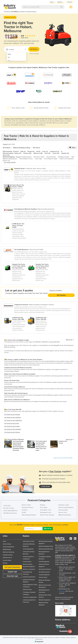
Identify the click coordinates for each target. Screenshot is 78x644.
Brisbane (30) (27, 153)
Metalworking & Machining (46, 549)
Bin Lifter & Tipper (39, 157)
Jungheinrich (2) (54, 151)
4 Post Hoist (7, 505)
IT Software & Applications (30, 597)
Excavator (24, 510)
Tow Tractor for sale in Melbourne (13, 420)
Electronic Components (29, 569)
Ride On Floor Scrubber (47, 515)
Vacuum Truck (62, 512)
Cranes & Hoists (27, 561)
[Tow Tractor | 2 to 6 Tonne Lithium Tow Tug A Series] (39, 262)
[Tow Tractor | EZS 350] (39, 315)
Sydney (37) (17, 153)
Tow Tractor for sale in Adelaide (12, 429)
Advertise (69, 2)
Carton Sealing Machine (10, 510)
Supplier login (12, 572)
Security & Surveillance (45, 569)
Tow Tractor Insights (10, 162)
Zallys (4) (22, 151)
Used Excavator (63, 510)
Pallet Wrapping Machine (29, 515)
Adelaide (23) (65, 153)
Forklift (24, 512)
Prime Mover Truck (45, 510)
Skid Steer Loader (63, 505)
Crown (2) (45, 151)
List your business (12, 567)
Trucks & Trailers (43, 577)
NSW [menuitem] (9, 54)
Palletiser (42, 505)
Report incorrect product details (63, 458)
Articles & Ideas (7, 544)
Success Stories (7, 560)
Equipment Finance (27, 507)
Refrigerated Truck (45, 512)
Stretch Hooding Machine (65, 507)
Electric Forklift (26, 505)
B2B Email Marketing (8, 552)
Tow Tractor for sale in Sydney (12, 414)
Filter (73, 148)
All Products (6, 148)
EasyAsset (62, 591)
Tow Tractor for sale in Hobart (12, 426)
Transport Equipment (44, 574)
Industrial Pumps (27, 589)
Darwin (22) (6, 155)
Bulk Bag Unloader (63, 157)
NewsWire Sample (8, 555)
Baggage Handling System (23, 157)
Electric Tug (6, 160)
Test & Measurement (44, 572)
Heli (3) (38, 151)
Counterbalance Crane (26, 159)
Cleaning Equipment (28, 549)
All (61, 151)
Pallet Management (44, 561)
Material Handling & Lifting (21, 148)
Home (4, 541)
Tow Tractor (36, 148)
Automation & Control (28, 541)
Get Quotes (33, 49)
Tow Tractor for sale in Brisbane (12, 417)
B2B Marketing (7, 549)
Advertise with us (7, 557)
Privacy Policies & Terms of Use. (35, 637)
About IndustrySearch (8, 547)
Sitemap (5, 563)
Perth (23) (47, 153)
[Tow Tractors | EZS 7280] (15, 315)
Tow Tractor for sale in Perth (11, 423)
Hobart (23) (56, 153)
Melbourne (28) (38, 153)
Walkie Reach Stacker (64, 515)
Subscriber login (12, 576)
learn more (45, 486)
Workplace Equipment (44, 600)
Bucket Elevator (51, 157)
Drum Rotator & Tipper (50, 159)
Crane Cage (38, 159)
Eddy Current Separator (67, 159)
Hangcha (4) (30, 151)
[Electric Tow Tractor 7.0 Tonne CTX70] (15, 222)
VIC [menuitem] (9, 57)
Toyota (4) (16, 151)
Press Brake (43, 507)
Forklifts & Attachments (29, 577)
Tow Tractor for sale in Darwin (12, 432)
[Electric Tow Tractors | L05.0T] (15, 183)
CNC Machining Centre (10, 513)
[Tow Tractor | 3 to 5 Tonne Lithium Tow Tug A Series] (15, 262)
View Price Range (34, 53)
